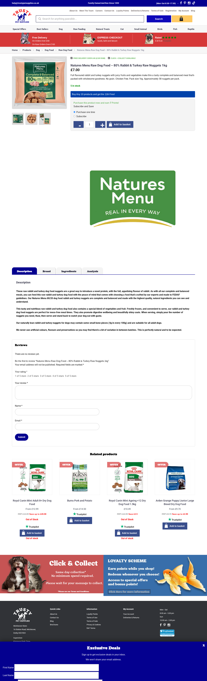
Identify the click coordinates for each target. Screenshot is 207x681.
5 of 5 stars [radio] (70, 376)
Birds (160, 29)
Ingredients (68, 271)
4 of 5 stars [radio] (58, 376)
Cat (122, 29)
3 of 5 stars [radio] (45, 376)
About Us (73, 11)
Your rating (21, 372)
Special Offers (19, 29)
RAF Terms (91, 628)
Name (18, 405)
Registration (171, 11)
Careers (99, 11)
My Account (184, 11)
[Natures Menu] (133, 199)
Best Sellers (42, 29)
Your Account (128, 614)
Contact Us (109, 11)
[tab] (24, 270)
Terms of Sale (157, 11)
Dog (61, 29)
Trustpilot (167, 41)
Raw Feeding (79, 29)
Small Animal (140, 29)
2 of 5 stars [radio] (33, 376)
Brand (47, 271)
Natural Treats (103, 29)
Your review (21, 383)
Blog (193, 11)
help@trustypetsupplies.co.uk (25, 3)
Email (18, 420)
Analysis (92, 271)
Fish (175, 29)
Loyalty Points (122, 11)
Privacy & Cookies (94, 625)
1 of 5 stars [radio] (20, 376)
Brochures (54, 625)
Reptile (191, 29)
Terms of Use (92, 618)
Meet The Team (86, 11)
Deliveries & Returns (140, 11)
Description (24, 271)
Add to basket (122, 124)
